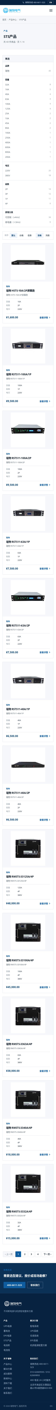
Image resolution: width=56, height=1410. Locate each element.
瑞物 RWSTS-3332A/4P (19, 1211)
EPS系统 (34, 1340)
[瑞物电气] (12, 10)
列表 (48, 235)
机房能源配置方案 (38, 1345)
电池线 (7, 1350)
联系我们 (35, 1285)
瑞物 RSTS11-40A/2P (18, 793)
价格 (21, 235)
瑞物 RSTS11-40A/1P (18, 709)
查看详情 (44, 317)
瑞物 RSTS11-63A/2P (18, 625)
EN (50, 2)
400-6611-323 (14, 1285)
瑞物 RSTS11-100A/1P (18, 374)
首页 (4, 19)
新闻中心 (8, 1378)
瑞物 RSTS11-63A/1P (18, 542)
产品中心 (13, 19)
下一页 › (47, 1254)
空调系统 (34, 1335)
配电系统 (34, 1326)
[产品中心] (51, 10)
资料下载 (8, 1383)
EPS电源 (7, 1335)
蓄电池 (7, 1330)
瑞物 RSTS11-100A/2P (18, 458)
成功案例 (8, 1373)
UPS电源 (8, 1326)
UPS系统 (34, 1330)
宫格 (40, 235)
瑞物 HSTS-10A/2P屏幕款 (20, 290)
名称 (30, 235)
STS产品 (7, 1340)
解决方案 (8, 1368)
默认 (13, 235)
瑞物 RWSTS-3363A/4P (19, 1044)
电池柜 (7, 1345)
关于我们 (8, 1388)
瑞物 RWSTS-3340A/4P (19, 1127)
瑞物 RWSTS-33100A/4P (20, 960)
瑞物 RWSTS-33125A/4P (20, 876)
